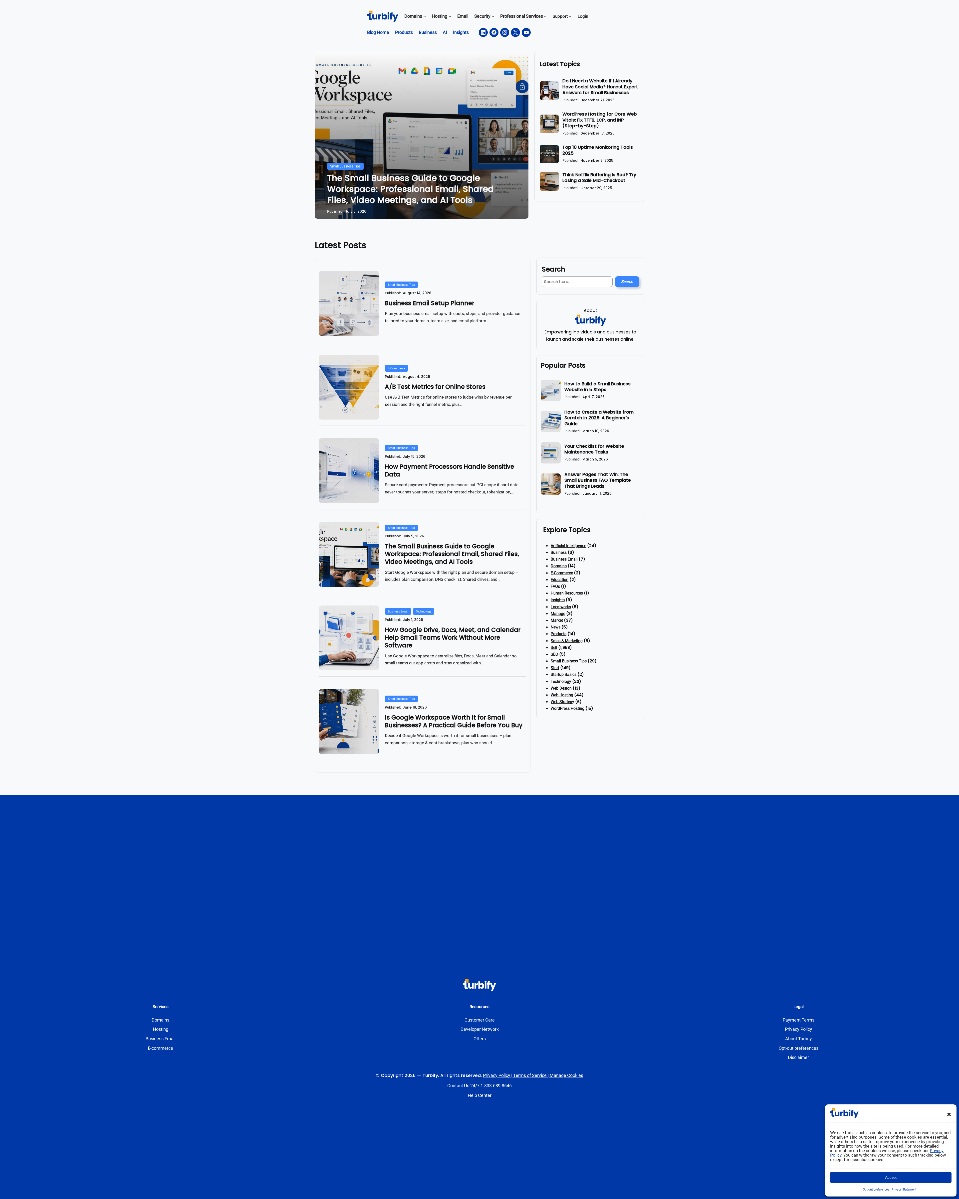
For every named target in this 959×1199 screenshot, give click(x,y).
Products (558, 634)
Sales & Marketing (567, 640)
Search (627, 281)
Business (559, 552)
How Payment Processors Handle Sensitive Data (449, 470)
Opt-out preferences (876, 1189)
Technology (423, 611)
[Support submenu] (570, 16)
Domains (559, 566)
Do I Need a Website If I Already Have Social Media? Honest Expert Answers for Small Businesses (600, 86)
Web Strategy (562, 702)
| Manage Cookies (565, 1075)
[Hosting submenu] (450, 16)
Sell (554, 647)
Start (555, 668)
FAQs (555, 586)
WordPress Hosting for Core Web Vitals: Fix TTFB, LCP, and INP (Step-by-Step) (599, 120)
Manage (558, 613)
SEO (554, 654)
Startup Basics (563, 674)
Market (557, 620)
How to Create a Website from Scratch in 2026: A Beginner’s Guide (599, 418)
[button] (949, 1114)
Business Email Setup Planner (429, 303)
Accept (891, 1177)
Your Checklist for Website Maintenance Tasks (594, 449)
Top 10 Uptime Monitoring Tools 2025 (597, 150)
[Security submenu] (492, 16)
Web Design (561, 688)
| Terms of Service (528, 1075)
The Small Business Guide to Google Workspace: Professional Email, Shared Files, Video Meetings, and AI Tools (410, 189)
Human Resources (567, 593)
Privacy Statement (904, 1189)
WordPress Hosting (567, 708)
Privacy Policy (496, 1075)
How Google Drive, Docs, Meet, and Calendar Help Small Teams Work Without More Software (452, 637)
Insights (558, 600)
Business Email (398, 611)
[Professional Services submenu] (545, 16)
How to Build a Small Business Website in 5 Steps (597, 387)
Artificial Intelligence (568, 545)
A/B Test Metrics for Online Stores (435, 387)
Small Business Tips (345, 166)
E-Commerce (396, 368)
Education (559, 579)
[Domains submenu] (424, 16)
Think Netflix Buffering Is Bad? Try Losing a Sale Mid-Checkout (599, 177)
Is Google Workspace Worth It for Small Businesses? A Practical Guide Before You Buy (453, 721)
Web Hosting (562, 695)
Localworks (561, 606)
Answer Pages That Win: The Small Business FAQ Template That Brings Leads (597, 480)
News (555, 627)
